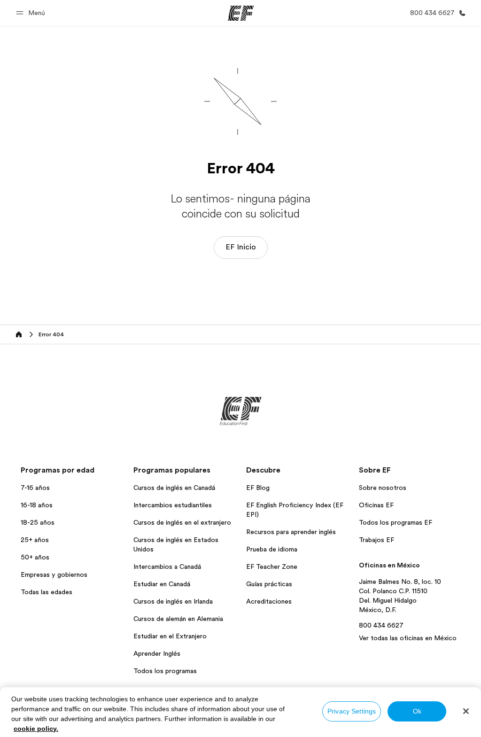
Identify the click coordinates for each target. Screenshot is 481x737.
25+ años (35, 539)
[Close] (466, 711)
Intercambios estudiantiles (172, 505)
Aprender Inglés (156, 653)
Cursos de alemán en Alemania (178, 618)
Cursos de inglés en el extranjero (182, 522)
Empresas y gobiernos (54, 574)
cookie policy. (36, 728)
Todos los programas (165, 671)
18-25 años (37, 522)
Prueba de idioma (271, 549)
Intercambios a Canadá (167, 566)
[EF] (241, 13)
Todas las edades (46, 592)
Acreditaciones (269, 601)
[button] (32, 13)
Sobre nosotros (382, 487)
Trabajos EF (376, 539)
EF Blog (258, 487)
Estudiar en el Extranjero (170, 636)
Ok (417, 711)
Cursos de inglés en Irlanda (173, 601)
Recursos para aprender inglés (291, 531)
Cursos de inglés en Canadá (174, 487)
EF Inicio (240, 247)
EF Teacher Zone (271, 566)
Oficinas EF (376, 505)
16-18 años (37, 505)
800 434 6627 (381, 625)
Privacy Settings (351, 711)
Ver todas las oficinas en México (408, 638)
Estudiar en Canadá (161, 584)
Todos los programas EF (395, 522)
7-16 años (35, 487)
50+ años (35, 557)
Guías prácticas (269, 584)
